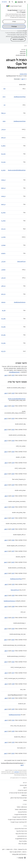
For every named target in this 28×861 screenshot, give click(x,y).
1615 (13, 742)
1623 (12, 393)
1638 (12, 606)
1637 (12, 551)
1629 (12, 485)
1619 (13, 463)
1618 (13, 684)
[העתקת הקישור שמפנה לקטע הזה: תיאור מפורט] (13, 363)
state (4, 121)
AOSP (25, 45)
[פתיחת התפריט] (24, 2)
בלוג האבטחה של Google (20, 814)
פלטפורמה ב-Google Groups (20, 817)
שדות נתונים (23, 74)
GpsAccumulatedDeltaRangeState (17, 170)
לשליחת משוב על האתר (15, 852)
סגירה (14, 21)
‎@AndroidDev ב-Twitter (21, 809)
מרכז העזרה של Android (21, 828)
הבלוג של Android (22, 812)
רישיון (3, 849)
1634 (12, 452)
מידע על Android (22, 849)
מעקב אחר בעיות (22, 843)
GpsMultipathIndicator (20, 302)
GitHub (25, 800)
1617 (13, 673)
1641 (12, 573)
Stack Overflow (23, 841)
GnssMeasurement (14, 372)
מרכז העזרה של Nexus (21, 833)
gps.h (24, 79)
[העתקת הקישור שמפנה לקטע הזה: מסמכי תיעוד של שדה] (5, 382)
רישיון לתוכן (16, 772)
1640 (12, 562)
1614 (13, 617)
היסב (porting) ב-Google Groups (19, 822)
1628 (12, 529)
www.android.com (22, 836)
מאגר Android (23, 785)
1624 (12, 418)
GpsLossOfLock (21, 261)
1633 (13, 595)
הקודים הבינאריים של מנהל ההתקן (19, 798)
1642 (12, 429)
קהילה (15, 849)
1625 (12, 628)
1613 (13, 584)
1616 (13, 720)
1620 (12, 640)
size (4, 88)
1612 (13, 698)
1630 (12, 474)
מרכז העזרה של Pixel (22, 831)
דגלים (4, 96)
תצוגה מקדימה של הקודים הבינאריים (18, 793)
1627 (12, 518)
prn (4, 105)
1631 (13, 496)
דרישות (25, 788)
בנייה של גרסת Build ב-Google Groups (17, 819)
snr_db (3, 310)
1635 (12, 731)
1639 (12, 709)
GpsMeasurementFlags (20, 96)
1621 (13, 651)
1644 (12, 753)
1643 (12, 440)
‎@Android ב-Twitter (22, 807)
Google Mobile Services (21, 838)
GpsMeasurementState (19, 121)
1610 (12, 375)
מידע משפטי (9, 849)
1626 (12, 662)
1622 (12, 406)
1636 (12, 540)
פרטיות (24, 852)
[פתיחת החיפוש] (12, 2)
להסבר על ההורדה (22, 790)
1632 (12, 507)
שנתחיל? (14, 26)
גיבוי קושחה (24, 795)
